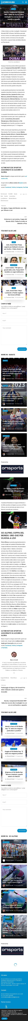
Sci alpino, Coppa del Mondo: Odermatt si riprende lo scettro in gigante (13, 930)
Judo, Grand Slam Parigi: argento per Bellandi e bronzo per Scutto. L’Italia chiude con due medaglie (14, 247)
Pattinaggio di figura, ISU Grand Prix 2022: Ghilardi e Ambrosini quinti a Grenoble (13, 690)
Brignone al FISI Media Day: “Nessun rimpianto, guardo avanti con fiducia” (14, 774)
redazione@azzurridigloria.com (11, 997)
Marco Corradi (8, 494)
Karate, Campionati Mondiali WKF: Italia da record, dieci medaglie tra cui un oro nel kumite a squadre (14, 703)
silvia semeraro (4, 200)
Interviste (14, 265)
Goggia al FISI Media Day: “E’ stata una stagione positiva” (14, 752)
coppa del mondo (5, 677)
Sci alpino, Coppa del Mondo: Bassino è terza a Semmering (12, 906)
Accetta (4, 1018)
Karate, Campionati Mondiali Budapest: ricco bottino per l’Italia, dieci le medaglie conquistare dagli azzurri (14, 372)
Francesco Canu (9, 23)
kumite (6, 196)
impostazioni (6, 1015)
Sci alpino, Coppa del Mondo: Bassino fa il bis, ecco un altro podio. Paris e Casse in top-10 (12, 880)
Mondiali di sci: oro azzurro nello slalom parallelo (13, 856)
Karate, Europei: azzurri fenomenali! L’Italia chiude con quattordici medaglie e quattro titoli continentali (13, 397)
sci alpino (3, 680)
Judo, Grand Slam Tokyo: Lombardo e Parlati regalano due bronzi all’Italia (14, 293)
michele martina (12, 198)
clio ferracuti (4, 194)
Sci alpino (13, 485)
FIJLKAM (10, 194)
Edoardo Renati (10, 733)
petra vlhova (14, 677)
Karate (13, 9)
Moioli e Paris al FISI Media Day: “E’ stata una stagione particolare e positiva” (14, 729)
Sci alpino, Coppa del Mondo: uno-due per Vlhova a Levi (13, 209)
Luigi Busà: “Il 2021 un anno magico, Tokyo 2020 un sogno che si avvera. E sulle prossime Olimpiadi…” (14, 448)
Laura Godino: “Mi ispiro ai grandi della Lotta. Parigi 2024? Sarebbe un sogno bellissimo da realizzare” (14, 270)
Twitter (13, 187)
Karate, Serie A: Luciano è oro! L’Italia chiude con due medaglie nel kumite (13, 424)
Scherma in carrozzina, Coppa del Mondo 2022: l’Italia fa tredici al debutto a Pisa (15, 221)
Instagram (19, 187)
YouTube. (5, 647)
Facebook (8, 187)
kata (2, 196)
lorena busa (12, 196)
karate (21, 183)
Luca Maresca (4, 198)
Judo (13, 242)
